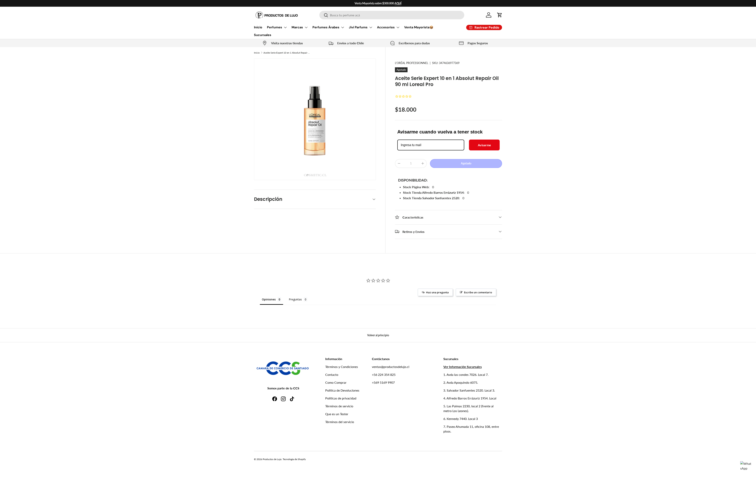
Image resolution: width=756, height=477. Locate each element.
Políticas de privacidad (340, 398)
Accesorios (386, 27)
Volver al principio (378, 335)
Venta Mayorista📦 (418, 27)
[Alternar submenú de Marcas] (306, 27)
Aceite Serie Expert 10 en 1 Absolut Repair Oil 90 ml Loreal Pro (287, 52)
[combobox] (391, 15)
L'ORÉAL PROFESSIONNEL (411, 63)
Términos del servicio (339, 422)
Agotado (466, 163)
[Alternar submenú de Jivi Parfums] (370, 27)
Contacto (331, 374)
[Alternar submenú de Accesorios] (398, 27)
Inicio (258, 27)
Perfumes (274, 27)
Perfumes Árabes (325, 27)
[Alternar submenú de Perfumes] (285, 27)
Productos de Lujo (272, 459)
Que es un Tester (336, 414)
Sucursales (262, 35)
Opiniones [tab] (269, 299)
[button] (499, 15)
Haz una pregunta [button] (437, 292)
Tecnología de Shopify (294, 459)
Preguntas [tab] (295, 299)
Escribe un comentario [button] (478, 292)
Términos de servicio (339, 406)
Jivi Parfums (358, 27)
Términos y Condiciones (341, 367)
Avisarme (484, 145)
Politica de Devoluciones (342, 390)
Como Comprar (335, 382)
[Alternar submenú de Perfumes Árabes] (342, 27)
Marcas (297, 27)
